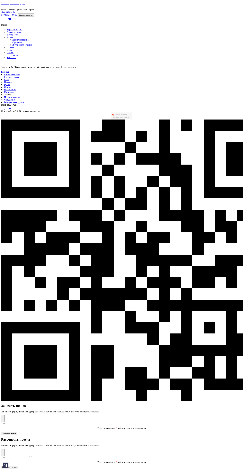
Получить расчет (9, 467)
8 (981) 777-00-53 (9, 15)
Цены (9, 50)
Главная (5, 72)
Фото (6, 79)
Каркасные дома (14, 29)
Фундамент (17, 42)
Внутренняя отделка (22, 45)
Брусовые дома (14, 32)
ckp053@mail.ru (8, 12)
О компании (13, 55)
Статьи (10, 52)
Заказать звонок (26, 15)
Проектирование (20, 40)
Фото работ (12, 35)
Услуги (10, 37)
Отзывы (10, 47)
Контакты (11, 57)
